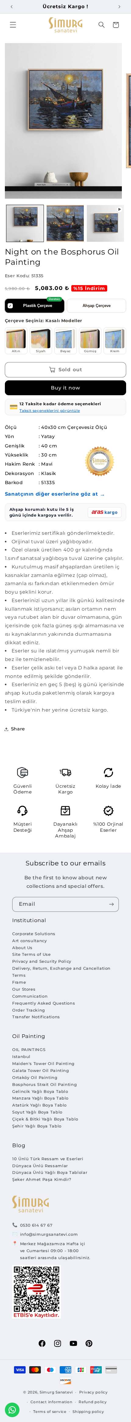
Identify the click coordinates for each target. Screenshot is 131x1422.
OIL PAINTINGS (28, 1049)
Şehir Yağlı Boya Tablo (37, 1126)
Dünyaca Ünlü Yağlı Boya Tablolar (49, 1172)
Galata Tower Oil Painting (40, 1070)
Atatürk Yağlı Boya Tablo (39, 1105)
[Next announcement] (119, 6)
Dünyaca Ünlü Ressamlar (40, 1165)
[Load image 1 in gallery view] (25, 223)
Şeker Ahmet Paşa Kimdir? (41, 1179)
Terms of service (49, 1412)
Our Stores (23, 989)
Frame (19, 982)
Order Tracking (28, 1010)
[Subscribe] (111, 904)
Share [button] (18, 729)
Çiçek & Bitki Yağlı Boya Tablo (45, 1119)
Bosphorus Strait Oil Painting (44, 1084)
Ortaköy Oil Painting (35, 1077)
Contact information (51, 1402)
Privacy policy (93, 1392)
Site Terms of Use (31, 954)
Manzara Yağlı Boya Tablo (40, 1098)
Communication (30, 996)
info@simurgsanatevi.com (49, 1234)
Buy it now (65, 388)
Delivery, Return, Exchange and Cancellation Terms (61, 972)
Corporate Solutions (33, 933)
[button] (13, 25)
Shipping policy (88, 1412)
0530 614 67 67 (36, 1225)
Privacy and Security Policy (41, 961)
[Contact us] (12, 1410)
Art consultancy (29, 940)
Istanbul (21, 1056)
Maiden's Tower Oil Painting (43, 1063)
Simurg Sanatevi (56, 1392)
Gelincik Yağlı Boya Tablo (40, 1091)
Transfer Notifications (36, 1016)
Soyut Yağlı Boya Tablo (37, 1112)
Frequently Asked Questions (43, 1003)
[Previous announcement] (11, 6)
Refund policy (93, 1402)
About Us (22, 947)
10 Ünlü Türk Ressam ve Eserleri (47, 1158)
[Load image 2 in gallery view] (65, 223)
